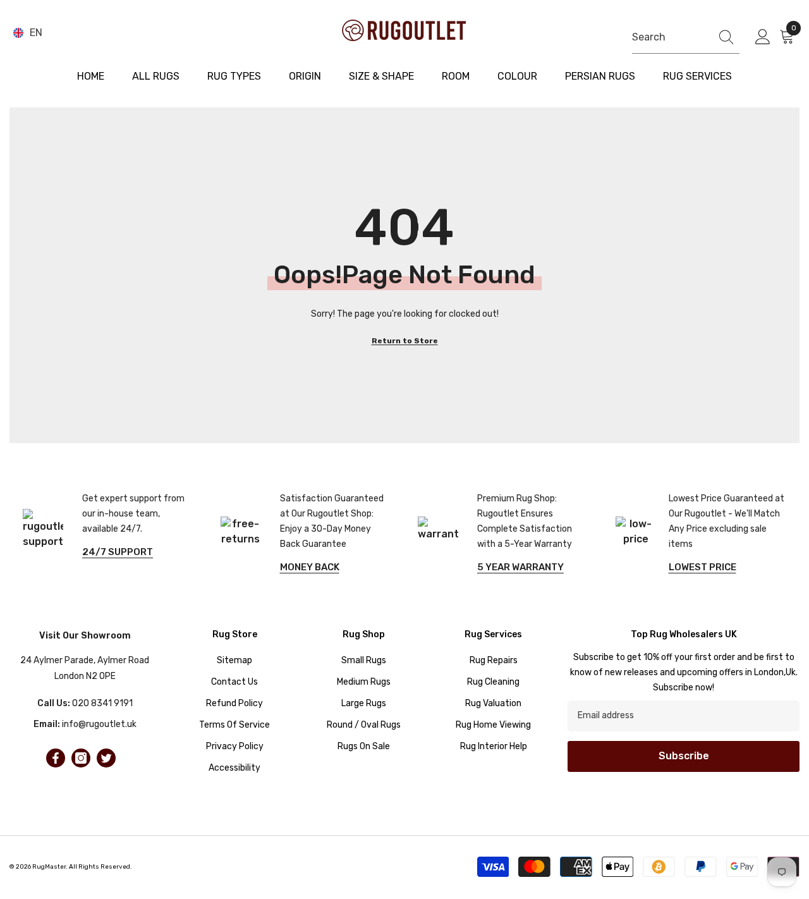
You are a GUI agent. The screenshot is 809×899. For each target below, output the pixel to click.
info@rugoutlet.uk (99, 724)
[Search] (685, 37)
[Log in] (762, 37)
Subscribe (684, 756)
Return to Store (405, 340)
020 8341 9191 (102, 703)
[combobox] (668, 37)
